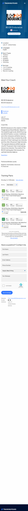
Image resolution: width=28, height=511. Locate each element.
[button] (8, 300)
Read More (4, 155)
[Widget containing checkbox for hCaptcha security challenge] (12, 285)
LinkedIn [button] (5, 113)
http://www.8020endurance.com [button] (10, 107)
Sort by (3, 184)
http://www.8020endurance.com (17, 298)
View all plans (19, 180)
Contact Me (15, 30)
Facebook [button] (6, 111)
